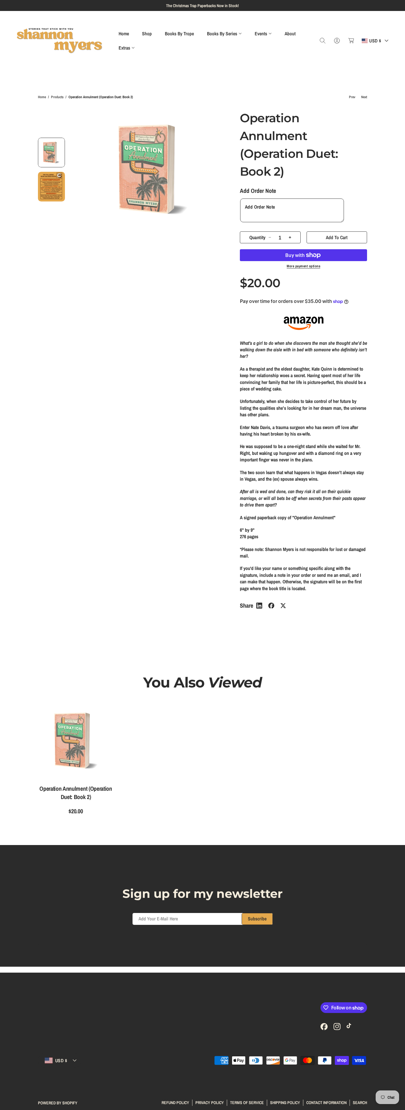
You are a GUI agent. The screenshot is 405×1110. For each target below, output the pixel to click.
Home (42, 97)
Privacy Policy (209, 1102)
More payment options (303, 266)
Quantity (257, 237)
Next (364, 97)
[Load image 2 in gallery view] (51, 186)
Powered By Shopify (57, 1103)
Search (360, 1102)
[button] (224, 33)
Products (57, 97)
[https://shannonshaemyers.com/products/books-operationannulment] (259, 605)
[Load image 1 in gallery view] (51, 152)
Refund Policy (175, 1102)
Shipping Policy (285, 1102)
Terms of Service (247, 1102)
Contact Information (326, 1102)
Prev (352, 97)
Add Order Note (258, 191)
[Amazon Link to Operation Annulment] (303, 323)
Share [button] (246, 605)
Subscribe (257, 918)
